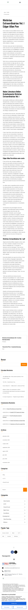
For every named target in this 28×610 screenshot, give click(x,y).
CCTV (4, 478)
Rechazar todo (20, 607)
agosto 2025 (5, 451)
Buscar (3, 360)
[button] (20, 2)
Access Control (5, 532)
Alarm (13, 532)
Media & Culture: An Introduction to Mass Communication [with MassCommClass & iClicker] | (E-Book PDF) (14, 391)
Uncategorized (14, 516)
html (3, 536)
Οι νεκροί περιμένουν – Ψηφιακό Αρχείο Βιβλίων (13, 396)
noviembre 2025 (6, 439)
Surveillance (14, 513)
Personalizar (6, 607)
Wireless (14, 522)
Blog (4, 474)
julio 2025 (5, 455)
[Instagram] (15, 552)
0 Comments (6, 14)
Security (9, 536)
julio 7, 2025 (6, 12)
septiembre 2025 (6, 447)
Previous (4, 341)
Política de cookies (12, 600)
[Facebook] (12, 552)
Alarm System (14, 501)
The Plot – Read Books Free (9, 382)
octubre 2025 (5, 443)
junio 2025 (5, 458)
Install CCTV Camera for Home (17, 412)
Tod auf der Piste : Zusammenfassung (11, 347)
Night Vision (14, 510)
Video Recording (14, 519)
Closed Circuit (6, 482)
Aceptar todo (14, 603)
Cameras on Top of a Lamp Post (17, 424)
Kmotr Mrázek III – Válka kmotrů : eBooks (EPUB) (13, 385)
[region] (14, 601)
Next (3, 348)
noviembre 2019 (6, 462)
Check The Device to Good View (14, 408)
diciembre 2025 (6, 436)
